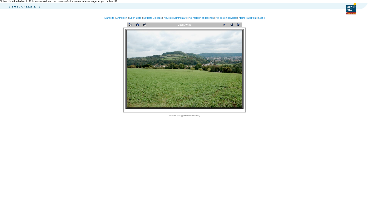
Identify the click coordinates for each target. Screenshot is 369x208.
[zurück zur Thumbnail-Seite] (130, 25)
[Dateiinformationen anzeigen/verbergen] (137, 25)
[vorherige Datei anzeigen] (231, 25)
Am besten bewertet (226, 18)
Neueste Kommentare (175, 18)
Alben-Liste (135, 18)
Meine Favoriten (247, 18)
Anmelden (121, 18)
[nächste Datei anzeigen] (238, 25)
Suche (261, 18)
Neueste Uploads (152, 18)
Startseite (109, 18)
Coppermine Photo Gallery (189, 116)
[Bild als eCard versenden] (224, 25)
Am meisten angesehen (201, 18)
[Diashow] (144, 25)
